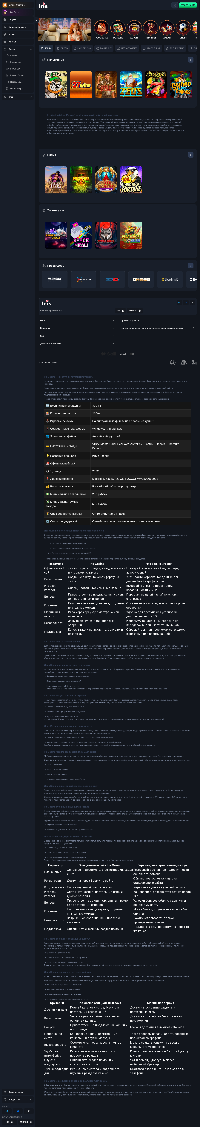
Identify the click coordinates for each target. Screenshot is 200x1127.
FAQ (42, 336)
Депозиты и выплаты (50, 343)
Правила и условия (130, 320)
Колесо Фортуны (16, 5)
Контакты (45, 328)
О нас (43, 320)
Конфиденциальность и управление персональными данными (152, 328)
